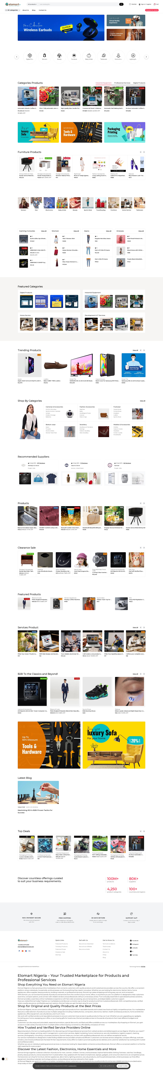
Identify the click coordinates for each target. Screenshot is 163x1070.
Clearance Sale (60, 952)
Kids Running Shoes (89, 711)
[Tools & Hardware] (49, 745)
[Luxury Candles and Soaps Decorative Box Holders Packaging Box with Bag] (27, 845)
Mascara (131, 173)
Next (146, 57)
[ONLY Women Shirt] (56, 239)
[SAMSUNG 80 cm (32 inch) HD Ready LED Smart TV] (82, 365)
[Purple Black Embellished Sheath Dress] (121, 262)
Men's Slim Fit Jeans (101, 259)
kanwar (116, 465)
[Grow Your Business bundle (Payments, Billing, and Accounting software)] (41, 301)
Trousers (48, 429)
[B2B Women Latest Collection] (126, 34)
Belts (81, 411)
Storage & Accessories (44, 173)
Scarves (82, 415)
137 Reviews (41, 463)
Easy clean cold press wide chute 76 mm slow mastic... (63, 854)
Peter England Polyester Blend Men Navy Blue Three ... (40, 599)
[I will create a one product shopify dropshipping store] (106, 324)
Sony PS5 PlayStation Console (137, 599)
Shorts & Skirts (50, 430)
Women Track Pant (51, 432)
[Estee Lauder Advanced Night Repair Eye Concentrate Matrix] (130, 692)
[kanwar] (109, 465)
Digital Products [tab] (139, 83)
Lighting (40, 569)
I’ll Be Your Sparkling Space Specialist (114, 654)
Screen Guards (118, 432)
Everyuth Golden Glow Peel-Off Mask (71, 527)
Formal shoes (117, 411)
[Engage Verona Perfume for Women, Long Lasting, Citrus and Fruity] (114, 516)
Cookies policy (72, 1066)
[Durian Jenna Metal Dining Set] (27, 164)
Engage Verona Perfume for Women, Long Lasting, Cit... (114, 527)
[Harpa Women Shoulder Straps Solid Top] (56, 251)
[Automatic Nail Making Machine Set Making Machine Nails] (114, 96)
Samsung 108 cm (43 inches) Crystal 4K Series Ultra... (134, 380)
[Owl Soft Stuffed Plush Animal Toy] (136, 559)
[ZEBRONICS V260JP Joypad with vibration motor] (23, 263)
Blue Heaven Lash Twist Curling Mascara (136, 175)
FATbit (143, 966)
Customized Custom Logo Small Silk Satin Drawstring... (81, 856)
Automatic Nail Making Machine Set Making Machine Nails (114, 108)
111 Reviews (84, 463)
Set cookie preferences (107, 1066)
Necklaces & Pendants (86, 427)
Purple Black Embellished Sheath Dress (135, 259)
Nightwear (77, 173)
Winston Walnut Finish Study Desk (63, 175)
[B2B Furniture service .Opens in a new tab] (38, 132)
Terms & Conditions (109, 944)
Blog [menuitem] (33, 10)
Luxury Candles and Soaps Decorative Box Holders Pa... (27, 856)
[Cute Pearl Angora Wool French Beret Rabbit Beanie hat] (81, 559)
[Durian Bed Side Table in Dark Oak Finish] (27, 559)
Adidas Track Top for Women (105, 599)
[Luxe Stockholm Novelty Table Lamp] (45, 559)
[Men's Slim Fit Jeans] (88, 262)
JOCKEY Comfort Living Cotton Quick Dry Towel (49, 527)
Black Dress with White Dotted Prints (135, 250)
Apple (20, 379)
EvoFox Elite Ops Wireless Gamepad (38, 238)
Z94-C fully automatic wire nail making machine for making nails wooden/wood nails (49, 108)
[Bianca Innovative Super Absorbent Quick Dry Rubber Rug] (27, 516)
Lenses (48, 413)
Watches (82, 409)
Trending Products (61, 946)
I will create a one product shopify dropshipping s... (92, 654)
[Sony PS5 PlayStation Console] (121, 603)
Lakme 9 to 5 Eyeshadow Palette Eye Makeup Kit (118, 175)
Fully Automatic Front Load (99, 570)
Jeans (47, 427)
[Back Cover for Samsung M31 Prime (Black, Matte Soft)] (108, 365)
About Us (106, 952)
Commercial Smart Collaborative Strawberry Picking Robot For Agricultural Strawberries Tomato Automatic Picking (92, 108)
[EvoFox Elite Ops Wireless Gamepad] (23, 239)
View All (43, 231)
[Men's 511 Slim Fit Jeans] (88, 251)
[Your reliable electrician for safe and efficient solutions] (71, 324)
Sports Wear (101, 598)
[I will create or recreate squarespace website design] (136, 324)
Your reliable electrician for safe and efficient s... (71, 654)
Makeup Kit (114, 173)
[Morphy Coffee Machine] (56, 603)
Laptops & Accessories (117, 569)
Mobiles (116, 427)
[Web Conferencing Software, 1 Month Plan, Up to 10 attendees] (56, 301)
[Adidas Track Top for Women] (89, 603)
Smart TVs (73, 379)
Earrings (82, 429)
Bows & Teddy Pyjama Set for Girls (81, 175)
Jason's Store (75, 465)
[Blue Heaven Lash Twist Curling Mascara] (136, 164)
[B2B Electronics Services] (126, 20)
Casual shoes (117, 409)
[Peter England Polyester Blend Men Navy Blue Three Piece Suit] (24, 603)
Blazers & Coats (36, 598)
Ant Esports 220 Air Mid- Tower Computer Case (118, 571)
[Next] (144, 152)
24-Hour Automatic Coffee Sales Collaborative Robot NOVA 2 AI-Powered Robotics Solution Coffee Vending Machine (135, 108)
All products (32, 4)
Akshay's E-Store (33, 465)
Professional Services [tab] (122, 83)
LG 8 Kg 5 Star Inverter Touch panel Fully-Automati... (100, 572)
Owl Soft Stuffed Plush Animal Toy (136, 571)
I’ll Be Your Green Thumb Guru (27, 654)
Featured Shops (60, 949)
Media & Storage (50, 415)
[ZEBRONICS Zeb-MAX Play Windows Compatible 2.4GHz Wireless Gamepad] (23, 251)
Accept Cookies (123, 1066)
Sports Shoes (87, 709)
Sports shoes (117, 417)
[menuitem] (12, 10)
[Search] (121, 4)
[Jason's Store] (66, 465)
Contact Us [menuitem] (42, 10)
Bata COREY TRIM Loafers (52, 380)
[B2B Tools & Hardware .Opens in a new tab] (81, 132)
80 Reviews (127, 463)
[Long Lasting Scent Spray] (100, 164)
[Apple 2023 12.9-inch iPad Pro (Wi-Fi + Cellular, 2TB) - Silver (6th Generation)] (30, 365)
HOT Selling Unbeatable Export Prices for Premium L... (100, 854)
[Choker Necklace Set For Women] (63, 559)
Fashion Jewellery (85, 430)
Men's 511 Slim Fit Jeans (102, 250)
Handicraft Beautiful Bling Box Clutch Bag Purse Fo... (92, 527)
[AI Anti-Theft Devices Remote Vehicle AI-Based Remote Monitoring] (45, 845)
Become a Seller (84, 949)
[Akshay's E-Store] (23, 465)
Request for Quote (152, 10)
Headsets (116, 430)
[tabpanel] (29, 57)
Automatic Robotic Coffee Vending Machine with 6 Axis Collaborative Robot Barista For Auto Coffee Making (27, 108)
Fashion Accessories (98, 173)
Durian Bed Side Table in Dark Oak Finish (27, 571)
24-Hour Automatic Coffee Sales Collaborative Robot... (136, 854)
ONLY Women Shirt (68, 238)
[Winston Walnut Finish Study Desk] (63, 164)
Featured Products (61, 944)
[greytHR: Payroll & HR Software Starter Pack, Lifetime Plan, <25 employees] (26, 301)
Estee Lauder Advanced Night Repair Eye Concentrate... (130, 711)
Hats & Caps (83, 417)
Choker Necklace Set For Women (63, 571)
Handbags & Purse (85, 413)
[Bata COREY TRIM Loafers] (56, 365)
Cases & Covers (100, 379)
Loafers (46, 379)
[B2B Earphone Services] (61, 27)
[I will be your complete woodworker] (26, 324)
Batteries (48, 417)
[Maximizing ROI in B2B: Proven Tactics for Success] (38, 792)
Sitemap (58, 955)
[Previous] (140, 152)
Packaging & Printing (25, 855)
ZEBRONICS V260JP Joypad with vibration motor (38, 262)
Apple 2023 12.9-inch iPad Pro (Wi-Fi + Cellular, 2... (30, 380)
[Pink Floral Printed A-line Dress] (121, 239)
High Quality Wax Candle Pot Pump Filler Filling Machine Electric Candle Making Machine (70, 108)
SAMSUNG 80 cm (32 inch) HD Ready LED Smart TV (82, 380)
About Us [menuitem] (25, 10)
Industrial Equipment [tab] (103, 83)
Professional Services (44, 855)
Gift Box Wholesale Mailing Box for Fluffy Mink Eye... (118, 856)
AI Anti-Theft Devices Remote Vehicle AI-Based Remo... (45, 856)
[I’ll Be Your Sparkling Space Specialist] (56, 324)
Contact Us (106, 949)
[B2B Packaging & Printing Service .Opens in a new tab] (124, 132)
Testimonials (107, 946)
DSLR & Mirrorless (51, 409)
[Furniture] (114, 745)
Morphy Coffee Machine (72, 599)
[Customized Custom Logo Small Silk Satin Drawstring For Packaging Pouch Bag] (81, 845)
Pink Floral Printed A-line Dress (135, 238)
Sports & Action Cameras (53, 411)
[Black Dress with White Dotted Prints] (121, 251)
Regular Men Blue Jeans (102, 238)
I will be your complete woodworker (136, 654)
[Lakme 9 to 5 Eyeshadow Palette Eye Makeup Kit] (118, 164)
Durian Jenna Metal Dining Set (27, 175)
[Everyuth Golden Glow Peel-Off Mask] (71, 516)
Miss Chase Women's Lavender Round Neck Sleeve (70, 262)
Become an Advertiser (86, 944)
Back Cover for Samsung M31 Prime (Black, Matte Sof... (108, 380)
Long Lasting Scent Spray (100, 175)
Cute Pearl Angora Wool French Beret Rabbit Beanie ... (81, 571)
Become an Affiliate (85, 946)
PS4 (130, 598)
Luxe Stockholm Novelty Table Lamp (45, 571)
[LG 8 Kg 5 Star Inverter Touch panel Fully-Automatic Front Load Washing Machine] (100, 559)
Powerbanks (117, 434)
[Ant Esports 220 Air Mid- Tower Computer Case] (118, 559)
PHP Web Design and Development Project (49, 654)
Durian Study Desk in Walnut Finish (45, 175)
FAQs (104, 955)
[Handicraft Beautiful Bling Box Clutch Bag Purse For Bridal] (92, 516)
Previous (17, 57)
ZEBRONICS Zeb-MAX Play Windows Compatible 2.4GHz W (38, 250)
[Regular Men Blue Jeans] (88, 239)
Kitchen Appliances (70, 598)
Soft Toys (131, 569)
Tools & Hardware (97, 853)
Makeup (117, 709)
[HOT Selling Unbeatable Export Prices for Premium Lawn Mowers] (100, 843)
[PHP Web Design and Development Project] (91, 324)
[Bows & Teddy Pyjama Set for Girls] (81, 164)
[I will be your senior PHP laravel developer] (121, 324)
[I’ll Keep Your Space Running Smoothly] (41, 324)
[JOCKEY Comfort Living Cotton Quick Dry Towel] (49, 516)
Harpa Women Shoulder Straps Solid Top (70, 250)
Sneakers (116, 413)
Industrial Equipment (62, 853)
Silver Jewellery (84, 432)
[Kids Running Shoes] (98, 692)
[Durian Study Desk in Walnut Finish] (45, 164)
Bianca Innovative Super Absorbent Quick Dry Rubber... (27, 527)
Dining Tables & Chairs (26, 173)
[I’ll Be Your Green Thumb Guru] (27, 642)
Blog (104, 957)
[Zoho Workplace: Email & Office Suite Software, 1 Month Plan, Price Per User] (71, 301)
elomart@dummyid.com (26, 946)
